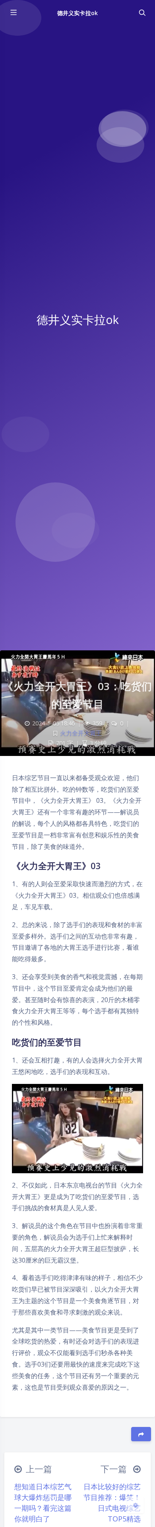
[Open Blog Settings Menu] (135, 1504)
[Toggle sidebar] (13, 12)
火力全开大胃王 (81, 733)
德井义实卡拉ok (77, 13)
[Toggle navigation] (142, 12)
